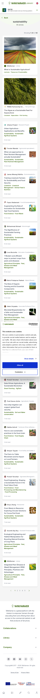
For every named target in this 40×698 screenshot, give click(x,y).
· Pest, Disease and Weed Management (14, 265)
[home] (3, 693)
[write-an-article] (20, 693)
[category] (12, 693)
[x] (31, 659)
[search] (29, 693)
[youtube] (20, 659)
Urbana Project (12, 125)
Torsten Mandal (12, 148)
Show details (29, 358)
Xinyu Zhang (11, 505)
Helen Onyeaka (12, 306)
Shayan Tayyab (12, 451)
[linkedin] (8, 659)
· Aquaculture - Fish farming (18, 115)
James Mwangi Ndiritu (15, 174)
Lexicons (7, 72)
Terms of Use (15, 672)
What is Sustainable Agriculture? (17, 69)
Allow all (20, 365)
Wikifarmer (11, 66)
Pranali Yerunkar (13, 380)
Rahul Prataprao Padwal (15, 280)
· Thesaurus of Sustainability (18, 72)
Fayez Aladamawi (13, 202)
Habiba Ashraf (12, 427)
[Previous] (11, 590)
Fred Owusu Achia (13, 401)
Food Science (9, 213)
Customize (19, 372)
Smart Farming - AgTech (12, 388)
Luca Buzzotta (12, 252)
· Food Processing (10, 492)
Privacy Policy (25, 672)
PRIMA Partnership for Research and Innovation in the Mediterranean (15, 107)
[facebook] (14, 659)
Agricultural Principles (12, 263)
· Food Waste (18, 213)
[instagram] (26, 659)
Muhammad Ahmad (14, 226)
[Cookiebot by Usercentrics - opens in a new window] (29, 324)
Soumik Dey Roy (12, 531)
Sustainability (9, 133)
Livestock (7, 115)
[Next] (29, 590)
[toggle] (3, 3)
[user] (37, 693)
